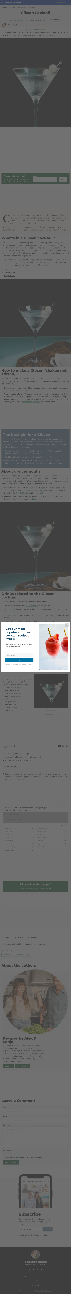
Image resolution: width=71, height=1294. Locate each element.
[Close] (67, 625)
